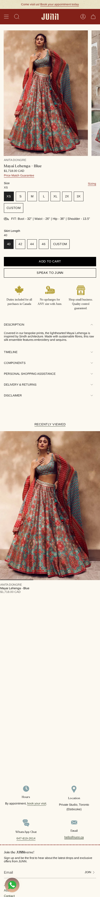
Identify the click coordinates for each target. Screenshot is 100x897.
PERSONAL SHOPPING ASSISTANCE (30, 373)
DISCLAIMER (13, 395)
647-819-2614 (26, 838)
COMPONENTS (14, 363)
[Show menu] (6, 16)
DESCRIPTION (14, 324)
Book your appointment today (59, 4)
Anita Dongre (15, 160)
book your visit (36, 803)
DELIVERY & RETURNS (20, 384)
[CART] (93, 16)
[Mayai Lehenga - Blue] (50, 505)
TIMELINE (10, 352)
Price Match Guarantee (19, 175)
